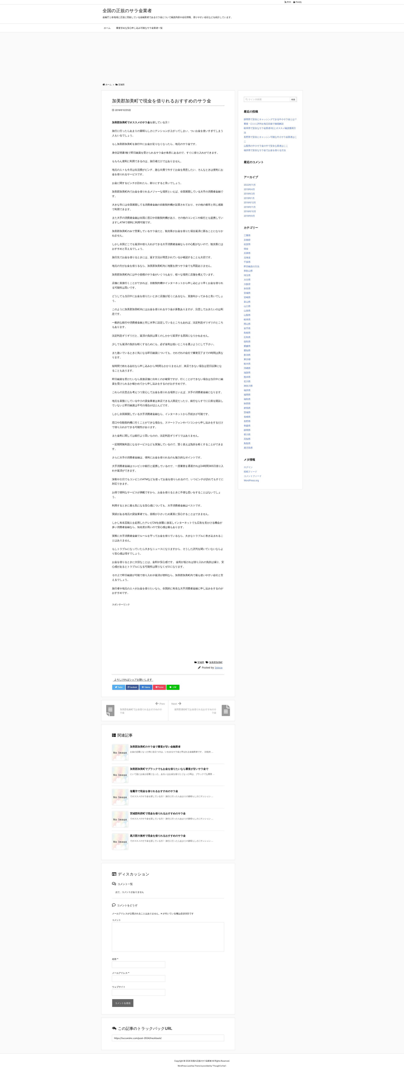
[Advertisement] (202, 56)
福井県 (247, 390)
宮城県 (200, 662)
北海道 (247, 257)
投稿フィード (250, 471)
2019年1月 (249, 198)
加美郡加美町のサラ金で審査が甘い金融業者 (155, 746)
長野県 (247, 421)
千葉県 (247, 262)
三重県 (247, 235)
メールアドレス (120, 973)
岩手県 (247, 328)
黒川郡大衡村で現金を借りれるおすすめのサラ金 (158, 835)
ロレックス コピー (169, 1072)
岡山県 (247, 323)
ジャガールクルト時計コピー (216, 1072)
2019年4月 (249, 189)
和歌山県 (248, 270)
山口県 (247, 306)
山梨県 (247, 315)
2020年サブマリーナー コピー (191, 1072)
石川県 (247, 381)
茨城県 (247, 412)
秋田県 (247, 403)
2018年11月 (250, 207)
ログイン (248, 467)
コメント (116, 920)
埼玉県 (247, 275)
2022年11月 (250, 184)
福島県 (247, 399)
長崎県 (247, 416)
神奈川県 (248, 385)
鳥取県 (247, 443)
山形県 (247, 310)
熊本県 (247, 377)
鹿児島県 (248, 447)
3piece (219, 667)
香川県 (247, 434)
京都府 (247, 239)
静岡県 (247, 430)
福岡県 (247, 394)
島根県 (247, 332)
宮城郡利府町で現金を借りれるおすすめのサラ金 (158, 813)
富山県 (247, 301)
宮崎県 (247, 297)
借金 (246, 248)
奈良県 (247, 288)
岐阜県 (247, 319)
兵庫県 (247, 253)
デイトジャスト (236, 1072)
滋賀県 (247, 372)
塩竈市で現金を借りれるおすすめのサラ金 (154, 791)
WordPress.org (251, 480)
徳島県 (247, 341)
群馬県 (247, 408)
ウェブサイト (118, 986)
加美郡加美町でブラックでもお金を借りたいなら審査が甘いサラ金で (169, 768)
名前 (115, 959)
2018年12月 (250, 202)
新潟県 (247, 354)
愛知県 (247, 350)
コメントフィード (252, 476)
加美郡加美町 (216, 662)
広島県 (247, 337)
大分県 (247, 279)
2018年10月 (250, 211)
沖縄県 (247, 368)
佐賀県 (247, 244)
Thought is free (219, 1066)
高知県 (247, 438)
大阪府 (247, 284)
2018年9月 (249, 215)
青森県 (247, 425)
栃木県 (247, 363)
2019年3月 (249, 193)
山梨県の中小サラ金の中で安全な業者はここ (266, 145)
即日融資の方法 (251, 266)
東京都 (247, 359)
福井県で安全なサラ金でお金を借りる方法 (265, 150)
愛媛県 (247, 346)
